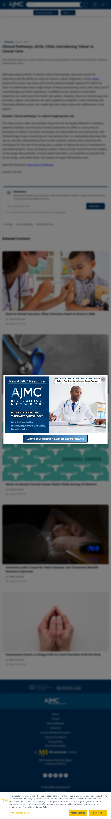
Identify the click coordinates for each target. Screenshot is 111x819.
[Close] (106, 796)
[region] (55, 805)
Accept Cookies (78, 813)
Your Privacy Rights (20, 813)
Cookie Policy (42, 807)
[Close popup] (103, 379)
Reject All (97, 813)
